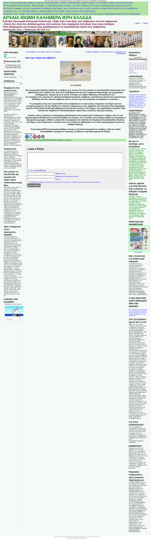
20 (140, 67)
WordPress (76, 538)
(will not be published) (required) (66, 176)
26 (138, 69)
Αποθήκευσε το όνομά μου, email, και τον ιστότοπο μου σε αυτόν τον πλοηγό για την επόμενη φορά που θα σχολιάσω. (65, 182)
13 (140, 65)
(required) (60, 173)
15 (145, 65)
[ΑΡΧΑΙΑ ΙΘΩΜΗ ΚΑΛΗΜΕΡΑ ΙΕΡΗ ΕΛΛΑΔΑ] (75, 40)
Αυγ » (135, 73)
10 (132, 65)
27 (140, 69)
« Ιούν (131, 73)
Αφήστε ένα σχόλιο (64, 140)
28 (143, 69)
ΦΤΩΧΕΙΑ (54, 140)
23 (130, 69)
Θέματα (137, 23)
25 (135, 69)
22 (145, 67)
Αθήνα (6, 54)
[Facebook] (27, 137)
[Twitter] (31, 137)
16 (130, 67)
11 (135, 65)
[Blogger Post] (39, 137)
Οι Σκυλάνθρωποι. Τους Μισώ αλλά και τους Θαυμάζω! (43, 52)
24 (132, 69)
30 (130, 71)
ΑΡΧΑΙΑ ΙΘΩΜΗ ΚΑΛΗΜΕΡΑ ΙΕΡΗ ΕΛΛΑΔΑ (47, 17)
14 (143, 65)
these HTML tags (40, 170)
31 (132, 71)
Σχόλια (145, 23)
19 (138, 67)
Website (57, 179)
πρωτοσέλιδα (138, 252)
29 (145, 69)
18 (135, 67)
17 (132, 67)
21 (143, 67)
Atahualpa (84, 538)
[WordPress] (43, 137)
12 (138, 65)
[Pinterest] (35, 137)
